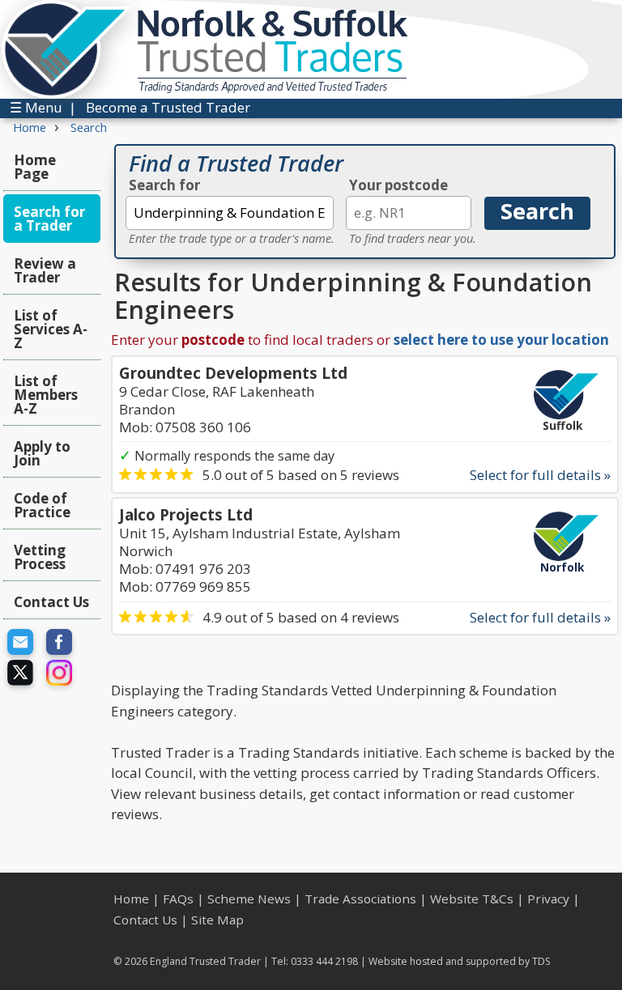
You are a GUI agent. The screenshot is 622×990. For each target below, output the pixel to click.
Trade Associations (360, 898)
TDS (541, 961)
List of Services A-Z (50, 329)
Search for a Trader (49, 218)
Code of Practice (42, 505)
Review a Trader (45, 270)
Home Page (35, 167)
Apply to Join (42, 453)
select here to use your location (501, 339)
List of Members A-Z (46, 395)
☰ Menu (36, 107)
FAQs (178, 898)
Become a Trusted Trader (168, 107)
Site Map (217, 919)
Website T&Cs (471, 898)
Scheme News (249, 898)
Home (131, 898)
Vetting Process (40, 557)
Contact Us (51, 602)
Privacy (548, 898)
